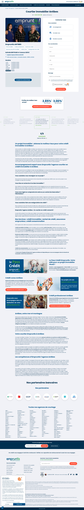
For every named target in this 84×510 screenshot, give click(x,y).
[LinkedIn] (73, 474)
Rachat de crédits (14, 5)
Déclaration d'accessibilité (29, 465)
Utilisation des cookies (28, 470)
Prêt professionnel (55, 5)
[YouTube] (76, 474)
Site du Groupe (10, 467)
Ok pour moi (19, 504)
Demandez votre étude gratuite (41, 106)
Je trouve (44, 446)
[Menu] (2, 2)
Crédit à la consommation (39, 5)
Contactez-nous (61, 89)
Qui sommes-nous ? (11, 465)
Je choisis (7, 504)
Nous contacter (10, 470)
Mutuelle (48, 5)
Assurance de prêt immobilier (26, 5)
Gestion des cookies (28, 472)
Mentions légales (27, 467)
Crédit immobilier (5, 5)
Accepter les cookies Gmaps (23, 80)
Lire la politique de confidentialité (8, 500)
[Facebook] (68, 474)
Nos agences (78, 5)
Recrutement (9, 474)
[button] (2, 507)
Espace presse (9, 472)
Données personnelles (28, 468)
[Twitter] (71, 474)
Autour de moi (54, 446)
